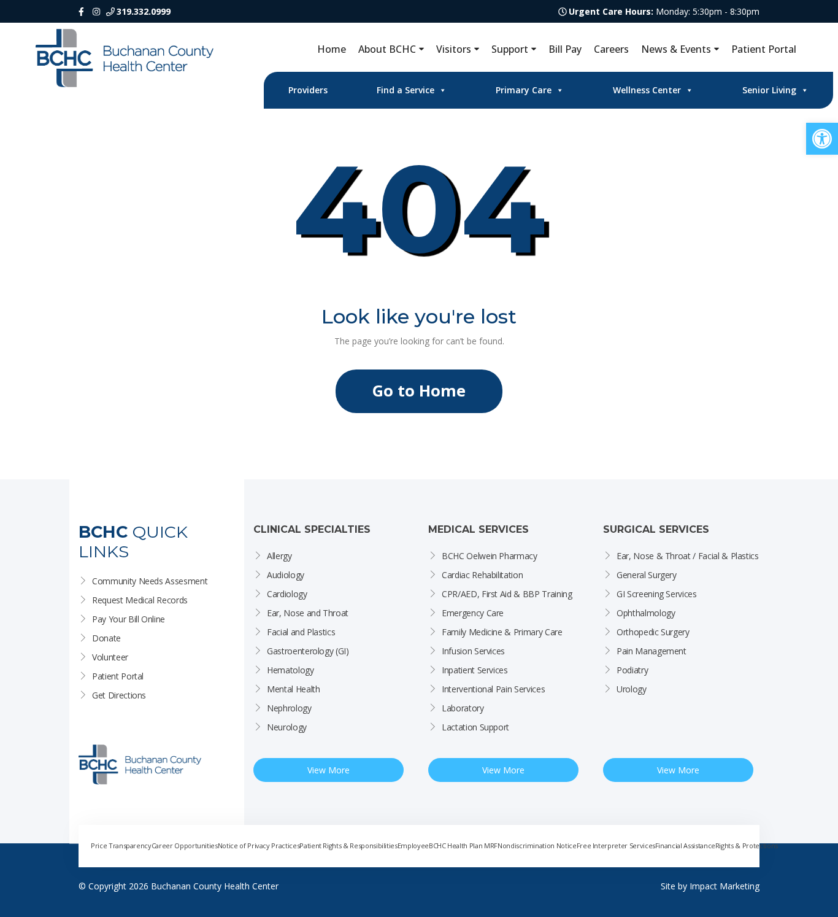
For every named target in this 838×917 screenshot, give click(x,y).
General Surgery (647, 575)
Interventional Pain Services (493, 689)
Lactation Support (475, 727)
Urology (632, 689)
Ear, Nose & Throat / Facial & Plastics (688, 556)
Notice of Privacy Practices (259, 845)
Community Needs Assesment (149, 581)
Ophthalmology (646, 613)
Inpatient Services (475, 670)
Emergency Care (473, 613)
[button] (822, 139)
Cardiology (287, 594)
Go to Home (419, 390)
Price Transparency (121, 845)
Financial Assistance (685, 845)
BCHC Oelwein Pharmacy (489, 556)
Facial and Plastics (301, 632)
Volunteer (110, 657)
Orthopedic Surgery (653, 632)
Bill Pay (565, 49)
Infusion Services (473, 651)
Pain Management (651, 651)
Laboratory (463, 708)
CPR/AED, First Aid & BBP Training (507, 594)
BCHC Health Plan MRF (463, 845)
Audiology (285, 575)
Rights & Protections (746, 845)
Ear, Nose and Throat (307, 613)
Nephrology (289, 708)
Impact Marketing (724, 886)
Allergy (279, 556)
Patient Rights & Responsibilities (348, 845)
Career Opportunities (185, 845)
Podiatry (632, 670)
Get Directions (119, 695)
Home (331, 49)
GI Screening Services (657, 594)
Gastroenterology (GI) (308, 651)
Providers (308, 90)
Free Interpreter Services (616, 845)
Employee (413, 845)
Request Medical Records (140, 600)
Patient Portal (763, 49)
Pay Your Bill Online (128, 619)
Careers (611, 49)
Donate (106, 638)
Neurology (287, 727)
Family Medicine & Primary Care (502, 632)
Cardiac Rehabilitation (482, 575)
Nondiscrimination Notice (537, 845)
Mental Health (293, 689)
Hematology (290, 670)
